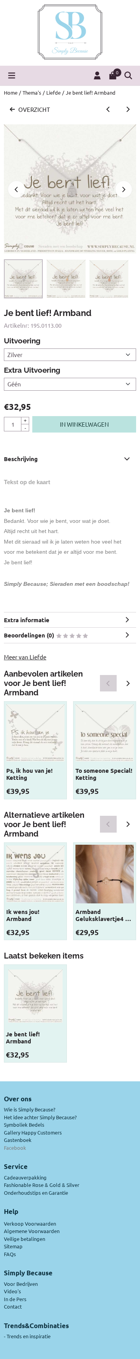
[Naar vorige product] (108, 109)
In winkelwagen (84, 424)
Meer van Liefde (25, 657)
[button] (11, 75)
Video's (12, 1291)
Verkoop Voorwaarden (30, 1223)
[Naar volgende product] (128, 109)
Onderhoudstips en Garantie (36, 1192)
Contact (13, 1306)
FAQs (10, 1254)
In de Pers (15, 1299)
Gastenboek (18, 1139)
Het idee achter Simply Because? (40, 1117)
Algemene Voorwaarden (32, 1231)
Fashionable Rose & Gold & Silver (41, 1184)
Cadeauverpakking (25, 1177)
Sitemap (13, 1246)
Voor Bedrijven (21, 1283)
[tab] (70, 459)
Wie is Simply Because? (29, 1109)
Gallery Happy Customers (33, 1132)
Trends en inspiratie (29, 1336)
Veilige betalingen (24, 1238)
